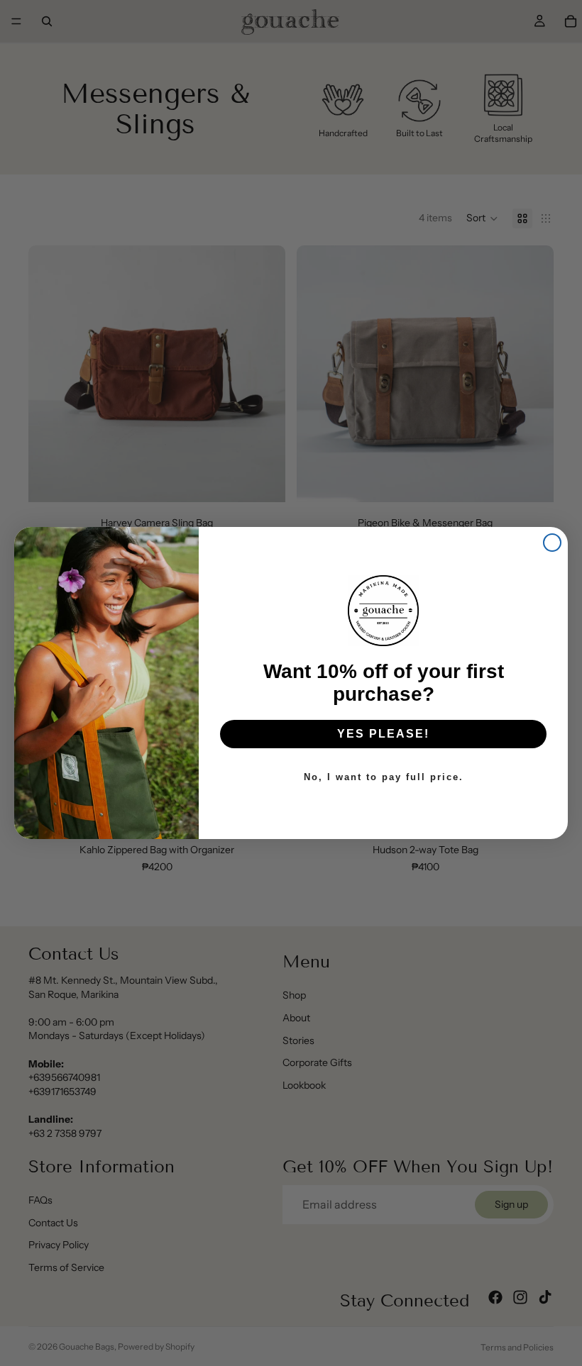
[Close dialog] (552, 542)
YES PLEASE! (383, 734)
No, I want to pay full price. (383, 777)
